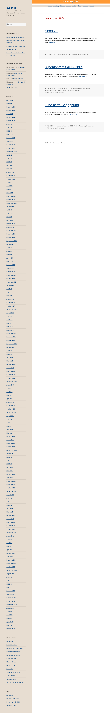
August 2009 (10, 608)
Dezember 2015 (11, 371)
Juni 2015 (9, 392)
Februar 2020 (10, 223)
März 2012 (9, 512)
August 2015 (10, 385)
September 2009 (11, 604)
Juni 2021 (9, 186)
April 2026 (9, 100)
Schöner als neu (11, 49)
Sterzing (56, 90)
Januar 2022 (10, 172)
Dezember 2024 (11, 107)
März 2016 (9, 361)
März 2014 (9, 433)
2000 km (51, 31)
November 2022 (11, 145)
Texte (79, 6)
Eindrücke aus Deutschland (14, 648)
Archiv (74, 6)
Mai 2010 (9, 584)
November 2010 (11, 563)
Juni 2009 (9, 615)
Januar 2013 (10, 477)
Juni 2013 (9, 460)
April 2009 (9, 622)
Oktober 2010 (10, 567)
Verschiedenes (11, 679)
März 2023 (9, 134)
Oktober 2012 (10, 488)
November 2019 (11, 234)
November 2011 (11, 525)
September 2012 (11, 491)
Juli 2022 (9, 155)
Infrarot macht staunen (13, 651)
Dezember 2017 (11, 302)
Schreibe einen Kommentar (79, 54)
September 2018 (11, 282)
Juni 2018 (9, 292)
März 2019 (9, 261)
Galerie (68, 6)
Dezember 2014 (11, 405)
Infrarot (62, 6)
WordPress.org (11, 705)
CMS (15, 87)
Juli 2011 (9, 539)
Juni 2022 (9, 158)
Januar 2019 (10, 268)
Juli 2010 (9, 577)
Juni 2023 (9, 127)
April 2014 (9, 429)
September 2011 (11, 532)
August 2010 (10, 574)
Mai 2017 (9, 323)
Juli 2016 (9, 350)
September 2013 (11, 450)
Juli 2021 (9, 182)
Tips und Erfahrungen (13, 672)
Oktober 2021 (10, 179)
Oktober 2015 (10, 378)
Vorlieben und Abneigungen (14, 682)
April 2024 (9, 114)
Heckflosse (82, 88)
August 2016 (10, 347)
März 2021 (9, 193)
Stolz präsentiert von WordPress (55, 143)
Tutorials (85, 6)
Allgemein (9, 641)
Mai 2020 (9, 217)
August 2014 (10, 416)
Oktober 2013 (10, 447)
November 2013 (11, 443)
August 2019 (10, 244)
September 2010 (11, 570)
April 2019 (9, 258)
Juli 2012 (9, 498)
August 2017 (10, 313)
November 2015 (11, 374)
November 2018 (11, 275)
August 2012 (10, 495)
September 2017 (11, 309)
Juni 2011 (9, 543)
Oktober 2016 (10, 340)
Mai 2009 (9, 618)
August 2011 (10, 536)
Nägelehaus (90, 126)
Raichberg (82, 126)
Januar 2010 (10, 594)
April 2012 (9, 508)
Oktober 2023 (10, 120)
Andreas (9, 87)
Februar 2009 (10, 628)
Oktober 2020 (10, 199)
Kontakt (92, 6)
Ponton (76, 126)
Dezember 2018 (11, 272)
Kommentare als (13, 702)
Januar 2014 (10, 440)
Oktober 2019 (10, 237)
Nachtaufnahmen (11, 658)
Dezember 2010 (11, 560)
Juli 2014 (9, 419)
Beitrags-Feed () (12, 698)
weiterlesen (52, 42)
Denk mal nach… (11, 645)
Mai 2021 (9, 189)
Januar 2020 (10, 227)
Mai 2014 (9, 426)
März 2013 (9, 471)
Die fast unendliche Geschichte (15, 46)
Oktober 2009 (10, 601)
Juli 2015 (9, 388)
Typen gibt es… (11, 675)
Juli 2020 (9, 210)
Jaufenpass (49, 90)
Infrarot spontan (18, 78)
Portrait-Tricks (10, 665)
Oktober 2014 (10, 409)
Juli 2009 (9, 611)
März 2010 (9, 587)
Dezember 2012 (11, 481)
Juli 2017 (9, 316)
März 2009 (9, 625)
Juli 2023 (9, 124)
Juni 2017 (9, 320)
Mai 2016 (9, 354)
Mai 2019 (9, 254)
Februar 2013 (10, 474)
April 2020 (9, 220)
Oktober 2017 (10, 306)
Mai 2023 (9, 131)
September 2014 (11, 412)
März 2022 (9, 169)
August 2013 (10, 453)
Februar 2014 (10, 436)
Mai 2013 (9, 464)
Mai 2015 (9, 395)
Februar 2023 (10, 138)
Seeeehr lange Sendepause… (15, 37)
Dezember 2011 (11, 522)
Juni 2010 (9, 580)
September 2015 (11, 381)
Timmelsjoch (74, 88)
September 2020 (11, 203)
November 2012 (11, 484)
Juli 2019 (9, 247)
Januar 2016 (10, 368)
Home (50, 6)
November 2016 (11, 337)
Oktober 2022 (10, 148)
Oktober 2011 (10, 529)
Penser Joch (63, 90)
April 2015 (9, 398)
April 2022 (9, 165)
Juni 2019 (9, 251)
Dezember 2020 (11, 196)
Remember (9, 669)
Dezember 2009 (11, 598)
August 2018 (10, 285)
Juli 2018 (9, 289)
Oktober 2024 (10, 110)
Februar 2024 (10, 117)
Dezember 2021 (11, 175)
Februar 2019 (10, 265)
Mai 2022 (9, 162)
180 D (71, 126)
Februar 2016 (10, 364)
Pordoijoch (77, 90)
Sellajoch (70, 90)
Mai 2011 (9, 546)
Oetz (88, 88)
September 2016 (11, 344)
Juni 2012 (9, 501)
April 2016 (9, 357)
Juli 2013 (9, 457)
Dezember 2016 (11, 333)
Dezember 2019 (11, 230)
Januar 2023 (10, 141)
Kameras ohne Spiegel (13, 655)
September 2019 (11, 241)
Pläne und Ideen (11, 662)
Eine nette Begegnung (62, 105)
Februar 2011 (10, 553)
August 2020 (10, 206)
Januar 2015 (10, 402)
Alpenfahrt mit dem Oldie (63, 67)
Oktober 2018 (10, 278)
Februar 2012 (10, 515)
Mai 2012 (9, 505)
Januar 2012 (10, 519)
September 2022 (11, 151)
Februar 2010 (10, 591)
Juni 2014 (9, 423)
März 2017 (9, 326)
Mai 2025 (9, 103)
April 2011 (9, 549)
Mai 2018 (9, 296)
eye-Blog (11, 7)
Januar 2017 (10, 330)
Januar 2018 (10, 299)
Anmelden (9, 695)
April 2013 (9, 467)
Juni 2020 (9, 213)
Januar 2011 (10, 556)
